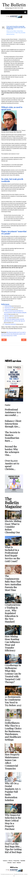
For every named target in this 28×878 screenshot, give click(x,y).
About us (10, 860)
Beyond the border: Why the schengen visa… (12, 450)
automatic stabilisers (6, 148)
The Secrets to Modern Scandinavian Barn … (12, 436)
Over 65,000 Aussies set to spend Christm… (12, 465)
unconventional (4, 85)
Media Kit (19, 862)
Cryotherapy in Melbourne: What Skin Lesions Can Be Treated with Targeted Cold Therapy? (13, 673)
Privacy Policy (16, 860)
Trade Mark (22, 860)
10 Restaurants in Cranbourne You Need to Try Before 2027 (13, 701)
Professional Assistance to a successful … (13, 412)
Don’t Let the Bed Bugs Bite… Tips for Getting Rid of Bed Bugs (13, 848)
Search (14, 862)
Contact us (5, 860)
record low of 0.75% (9, 307)
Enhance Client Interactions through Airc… (13, 423)
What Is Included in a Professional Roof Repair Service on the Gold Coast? (12, 554)
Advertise (10, 862)
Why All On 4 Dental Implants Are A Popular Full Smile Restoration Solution (13, 792)
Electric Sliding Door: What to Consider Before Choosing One (13, 526)
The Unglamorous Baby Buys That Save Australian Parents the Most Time (13, 582)
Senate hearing (18, 51)
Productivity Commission (12, 288)
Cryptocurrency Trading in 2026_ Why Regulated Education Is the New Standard (13, 613)
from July (23, 224)
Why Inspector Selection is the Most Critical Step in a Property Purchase (13, 821)
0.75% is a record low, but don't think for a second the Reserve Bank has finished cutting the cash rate (13, 92)
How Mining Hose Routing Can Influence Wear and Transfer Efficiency (12, 643)
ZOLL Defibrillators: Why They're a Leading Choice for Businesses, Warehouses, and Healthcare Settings (13, 729)
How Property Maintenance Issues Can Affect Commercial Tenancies (12, 761)
